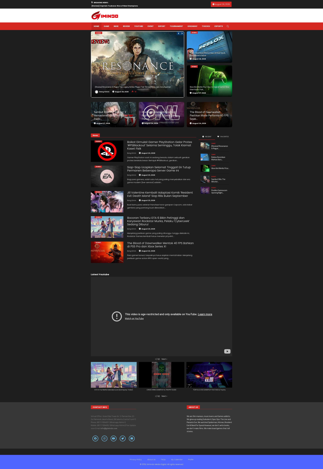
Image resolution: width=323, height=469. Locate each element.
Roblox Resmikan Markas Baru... (218, 158)
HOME (96, 26)
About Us (151, 459)
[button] (164, 359)
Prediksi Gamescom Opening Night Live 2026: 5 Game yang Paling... (159, 115)
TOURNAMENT (176, 26)
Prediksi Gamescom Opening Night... (219, 191)
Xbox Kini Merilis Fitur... (220, 168)
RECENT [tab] (208, 136)
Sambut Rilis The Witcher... (218, 180)
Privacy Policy (136, 459)
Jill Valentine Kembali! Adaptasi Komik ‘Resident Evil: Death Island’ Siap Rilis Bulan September (160, 194)
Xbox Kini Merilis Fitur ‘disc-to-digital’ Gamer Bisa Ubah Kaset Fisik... (209, 88)
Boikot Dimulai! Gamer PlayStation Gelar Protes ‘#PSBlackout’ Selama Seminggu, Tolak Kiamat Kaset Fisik (159, 145)
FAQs (163, 459)
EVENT (151, 26)
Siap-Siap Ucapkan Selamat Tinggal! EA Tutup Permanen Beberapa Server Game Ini (159, 168)
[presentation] (178, 33)
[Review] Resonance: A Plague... (219, 147)
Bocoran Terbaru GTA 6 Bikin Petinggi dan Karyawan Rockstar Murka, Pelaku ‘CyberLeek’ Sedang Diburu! (158, 221)
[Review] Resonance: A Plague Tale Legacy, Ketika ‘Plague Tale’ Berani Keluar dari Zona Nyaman (133, 86)
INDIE (116, 26)
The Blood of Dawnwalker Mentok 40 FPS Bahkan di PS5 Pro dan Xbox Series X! (160, 244)
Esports (218, 26)
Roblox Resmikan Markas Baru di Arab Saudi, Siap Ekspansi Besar (207, 54)
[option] (127, 6)
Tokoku (206, 26)
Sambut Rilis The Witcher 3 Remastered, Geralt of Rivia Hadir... (110, 115)
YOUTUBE (138, 26)
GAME (106, 26)
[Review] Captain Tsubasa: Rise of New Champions (114, 6)
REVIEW (126, 26)
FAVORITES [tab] (224, 136)
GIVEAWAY (192, 26)
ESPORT (161, 26)
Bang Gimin (104, 92)
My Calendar (177, 459)
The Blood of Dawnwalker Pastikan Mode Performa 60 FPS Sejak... (209, 115)
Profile (190, 459)
